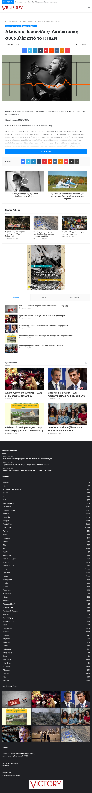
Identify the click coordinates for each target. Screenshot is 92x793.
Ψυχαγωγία (25, 26)
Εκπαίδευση (7, 628)
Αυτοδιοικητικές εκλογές (12, 489)
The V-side (7, 593)
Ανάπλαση (7, 649)
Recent (45, 297)
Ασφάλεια (6, 639)
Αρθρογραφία (8, 607)
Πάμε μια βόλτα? (9, 604)
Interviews (7, 663)
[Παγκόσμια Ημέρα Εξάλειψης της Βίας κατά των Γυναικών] (11, 348)
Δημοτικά (6, 666)
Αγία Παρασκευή (9, 503)
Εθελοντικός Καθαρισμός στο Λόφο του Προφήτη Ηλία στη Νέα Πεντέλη (46, 335)
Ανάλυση (6, 482)
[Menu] (89, 8)
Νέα (4, 677)
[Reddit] (51, 50)
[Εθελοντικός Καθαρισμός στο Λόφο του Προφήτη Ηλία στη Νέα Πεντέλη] (11, 338)
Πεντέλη (6, 673)
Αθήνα (5, 541)
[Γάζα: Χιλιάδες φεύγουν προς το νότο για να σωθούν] (74, 223)
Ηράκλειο (6, 573)
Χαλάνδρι (6, 514)
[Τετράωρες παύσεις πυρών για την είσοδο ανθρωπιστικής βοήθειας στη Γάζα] (46, 223)
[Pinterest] (46, 50)
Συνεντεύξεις (8, 618)
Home (9, 21)
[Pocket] (67, 50)
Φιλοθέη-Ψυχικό (9, 621)
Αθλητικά (6, 670)
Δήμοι (5, 569)
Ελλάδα (6, 576)
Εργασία (6, 534)
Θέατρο (5, 625)
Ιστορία (5, 646)
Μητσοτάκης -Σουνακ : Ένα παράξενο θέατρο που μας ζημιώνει (37, 2)
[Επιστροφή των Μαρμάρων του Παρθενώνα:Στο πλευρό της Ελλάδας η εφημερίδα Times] (46, 734)
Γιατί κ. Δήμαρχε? (9, 559)
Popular (16, 297)
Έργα (5, 656)
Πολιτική (6, 531)
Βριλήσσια (7, 507)
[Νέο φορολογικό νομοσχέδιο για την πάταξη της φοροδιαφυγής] (11, 309)
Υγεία (5, 548)
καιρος (5, 486)
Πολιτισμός (9, 26)
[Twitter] (30, 50)
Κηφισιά (6, 562)
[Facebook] (24, 50)
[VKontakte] (57, 50)
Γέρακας (6, 635)
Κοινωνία (6, 517)
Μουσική (15, 21)
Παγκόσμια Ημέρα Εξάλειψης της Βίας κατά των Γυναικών (41, 345)
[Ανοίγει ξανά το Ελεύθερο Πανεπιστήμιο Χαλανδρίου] (16, 734)
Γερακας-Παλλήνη (9, 510)
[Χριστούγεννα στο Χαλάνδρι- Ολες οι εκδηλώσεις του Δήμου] (11, 319)
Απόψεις (6, 520)
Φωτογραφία (7, 580)
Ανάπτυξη (6, 642)
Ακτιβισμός (7, 555)
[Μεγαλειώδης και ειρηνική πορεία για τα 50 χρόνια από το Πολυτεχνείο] (17, 223)
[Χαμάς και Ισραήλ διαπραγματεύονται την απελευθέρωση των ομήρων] (46, 716)
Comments (74, 297)
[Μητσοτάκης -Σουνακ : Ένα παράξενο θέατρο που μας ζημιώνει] (11, 329)
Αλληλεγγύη (7, 652)
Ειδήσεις (33, 26)
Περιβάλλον (7, 524)
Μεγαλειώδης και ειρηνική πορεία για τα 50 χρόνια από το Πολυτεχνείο (17, 234)
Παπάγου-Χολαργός (10, 611)
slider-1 (5, 493)
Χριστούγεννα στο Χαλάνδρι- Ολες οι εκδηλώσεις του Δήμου (42, 316)
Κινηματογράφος (9, 538)
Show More (45, 151)
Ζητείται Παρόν (8, 566)
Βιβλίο (5, 583)
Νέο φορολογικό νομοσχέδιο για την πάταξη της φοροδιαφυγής (43, 306)
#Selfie (5, 552)
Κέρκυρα (6, 614)
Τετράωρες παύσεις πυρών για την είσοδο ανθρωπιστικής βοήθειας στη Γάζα (45, 234)
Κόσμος (5, 597)
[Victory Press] (12, 8)
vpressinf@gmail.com (13, 775)
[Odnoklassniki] (62, 50)
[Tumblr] (40, 50)
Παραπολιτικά (8, 590)
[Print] (76, 161)
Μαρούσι (6, 600)
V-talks (5, 586)
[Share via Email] (71, 161)
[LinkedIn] (35, 50)
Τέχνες (5, 545)
